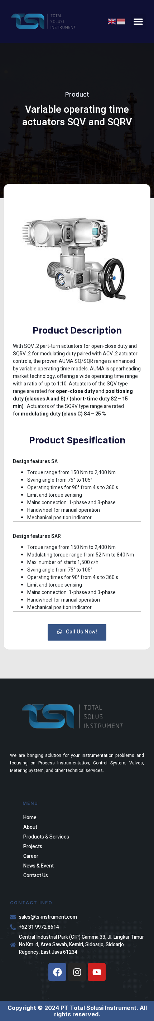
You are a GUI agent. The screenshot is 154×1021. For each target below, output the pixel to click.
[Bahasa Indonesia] (121, 21)
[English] (112, 21)
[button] (138, 21)
